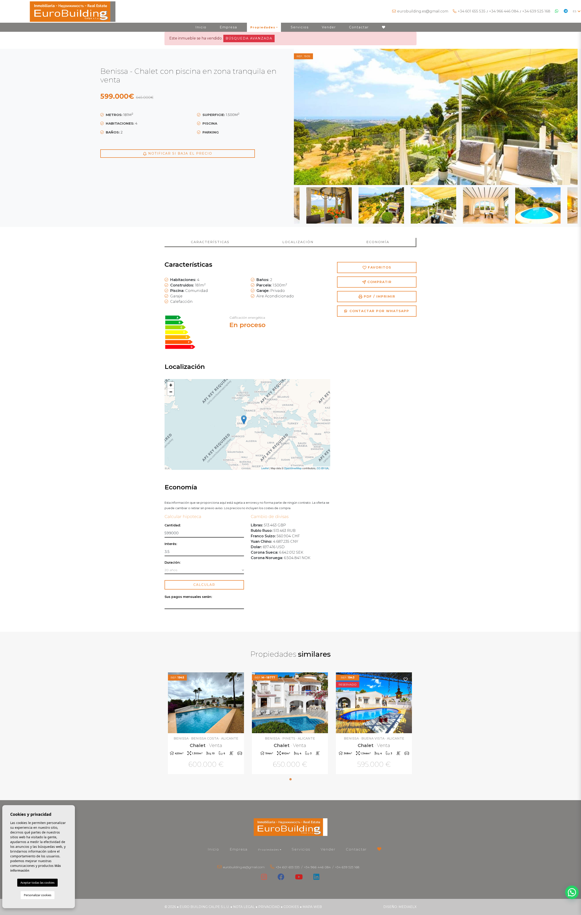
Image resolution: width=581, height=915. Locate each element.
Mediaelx (407, 907)
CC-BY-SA (322, 468)
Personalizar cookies (37, 895)
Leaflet (265, 468)
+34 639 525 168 (536, 11)
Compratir (379, 282)
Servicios (300, 27)
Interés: (171, 544)
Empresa (228, 27)
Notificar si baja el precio (179, 153)
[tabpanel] (206, 723)
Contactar (359, 27)
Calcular (204, 585)
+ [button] (170, 385)
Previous (305, 117)
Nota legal (244, 907)
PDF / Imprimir (378, 296)
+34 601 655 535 (471, 11)
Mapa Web (312, 907)
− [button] (170, 392)
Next (566, 117)
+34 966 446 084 (504, 11)
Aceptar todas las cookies (37, 882)
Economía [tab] (377, 242)
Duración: (172, 562)
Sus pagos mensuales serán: (188, 597)
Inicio (201, 27)
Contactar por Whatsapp (378, 311)
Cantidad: (173, 525)
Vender (329, 27)
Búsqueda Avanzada (249, 38)
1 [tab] (290, 779)
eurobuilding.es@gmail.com (422, 11)
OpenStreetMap (293, 468)
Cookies (291, 907)
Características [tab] (210, 242)
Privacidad (269, 907)
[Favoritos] (238, 679)
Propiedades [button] (262, 27)
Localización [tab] (298, 242)
